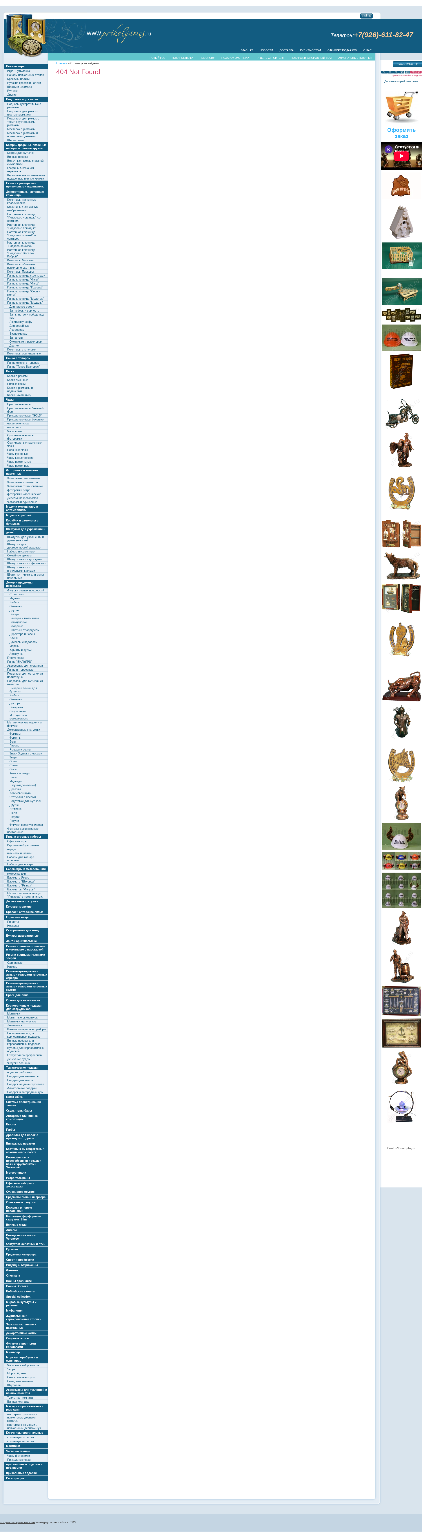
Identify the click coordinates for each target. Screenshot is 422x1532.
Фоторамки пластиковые (23, 478)
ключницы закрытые (20, 1441)
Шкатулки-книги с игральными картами (21, 569)
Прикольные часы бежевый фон (25, 410)
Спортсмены (17, 711)
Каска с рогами (17, 376)
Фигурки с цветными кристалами (21, 1345)
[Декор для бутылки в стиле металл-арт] (401, 721)
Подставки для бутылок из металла (25, 682)
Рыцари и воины (20, 749)
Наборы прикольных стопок (25, 75)
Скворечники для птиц (22, 930)
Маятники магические (21, 1021)
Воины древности (19, 1280)
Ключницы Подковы (20, 271)
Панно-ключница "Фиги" (23, 279)
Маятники (13, 1013)
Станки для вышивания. (23, 1000)
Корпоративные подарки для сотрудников (24, 1007)
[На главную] (119, 34)
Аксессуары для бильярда (25, 665)
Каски (10, 371)
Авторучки (16, 653)
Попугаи (14, 816)
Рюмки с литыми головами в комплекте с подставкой (25, 948)
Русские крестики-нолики (24, 82)
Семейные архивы (19, 555)
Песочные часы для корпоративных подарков (23, 1035)
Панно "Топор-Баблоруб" (23, 366)
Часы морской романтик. (23, 1365)
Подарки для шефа (20, 1080)
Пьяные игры (15, 66)
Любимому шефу (20, 321)
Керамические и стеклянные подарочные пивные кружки (26, 177)
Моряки (14, 646)
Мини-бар (13, 1352)
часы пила (14, 427)
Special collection (18, 1296)
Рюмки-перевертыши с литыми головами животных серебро (26, 975)
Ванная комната (18, 1401)
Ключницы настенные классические (21, 201)
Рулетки (12, 90)
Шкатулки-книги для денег (24, 559)
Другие (11, 94)
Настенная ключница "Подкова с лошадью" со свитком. (23, 217)
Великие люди (16, 1224)
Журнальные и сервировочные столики (23, 1317)
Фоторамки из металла (22, 482)
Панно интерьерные (20, 669)
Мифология (14, 1310)
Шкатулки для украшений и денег (25, 530)
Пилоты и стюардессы (24, 630)
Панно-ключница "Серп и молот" (23, 293)
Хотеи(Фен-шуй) (20, 793)
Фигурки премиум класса (26, 824)
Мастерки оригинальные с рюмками (25, 1408)
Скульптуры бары (19, 1110)
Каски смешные (17, 380)
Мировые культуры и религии (21, 1303)
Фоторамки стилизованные (25, 486)
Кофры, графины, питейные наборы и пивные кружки (26, 146)
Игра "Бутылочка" (19, 71)
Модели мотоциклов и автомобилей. (22, 508)
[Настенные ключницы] (401, 547)
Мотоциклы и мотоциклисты (18, 717)
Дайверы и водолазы (23, 642)
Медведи (15, 781)
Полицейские (18, 622)
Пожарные (16, 626)
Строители (16, 594)
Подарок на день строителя (25, 1084)
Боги (12, 741)
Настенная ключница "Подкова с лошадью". (22, 226)
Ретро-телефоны (18, 1178)
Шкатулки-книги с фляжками (26, 563)
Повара (14, 614)
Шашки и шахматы (19, 86)
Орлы (13, 761)
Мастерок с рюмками (21, 129)
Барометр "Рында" (19, 885)
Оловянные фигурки (21, 1202)
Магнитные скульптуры (22, 1017)
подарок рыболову (19, 1072)
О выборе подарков (342, 50)
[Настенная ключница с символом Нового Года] (401, 510)
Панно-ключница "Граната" (25, 287)
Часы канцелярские (20, 457)
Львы (12, 777)
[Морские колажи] (401, 1046)
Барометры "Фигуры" (21, 889)
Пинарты (13, 921)
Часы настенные (18, 465)
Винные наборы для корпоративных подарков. (24, 1042)
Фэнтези (12, 1270)
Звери (13, 757)
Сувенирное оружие (20, 1191)
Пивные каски (16, 383)
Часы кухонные (17, 453)
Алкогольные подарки (21, 1088)
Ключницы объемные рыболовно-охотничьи (21, 266)
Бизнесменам (18, 333)
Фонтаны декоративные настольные (22, 830)
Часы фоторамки (18, 1455)
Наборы (12, 966)
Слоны (13, 765)
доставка (287, 50)
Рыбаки (14, 602)
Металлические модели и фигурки (24, 724)
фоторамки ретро (18, 490)
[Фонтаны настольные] (401, 1122)
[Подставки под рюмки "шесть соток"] (402, 268)
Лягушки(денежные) (22, 785)
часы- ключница (18, 423)
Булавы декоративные (22, 935)
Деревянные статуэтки (22, 901)
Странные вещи (17, 917)
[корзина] (402, 123)
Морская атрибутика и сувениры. (22, 1359)
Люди (13, 813)
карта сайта (14, 1096)
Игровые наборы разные (23, 845)
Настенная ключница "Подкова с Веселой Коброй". (21, 253)
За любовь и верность (24, 310)
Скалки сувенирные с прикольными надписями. (25, 185)
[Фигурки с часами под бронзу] (401, 1067)
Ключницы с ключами (21, 349)
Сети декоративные (20, 1381)
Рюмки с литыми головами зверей (25, 956)
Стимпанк (13, 1275)
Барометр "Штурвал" (21, 881)
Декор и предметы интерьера (19, 584)
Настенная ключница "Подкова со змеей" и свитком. (21, 235)
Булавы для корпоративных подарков (25, 1049)
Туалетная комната (20, 1397)
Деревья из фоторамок (22, 498)
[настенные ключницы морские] (401, 612)
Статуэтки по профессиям (24, 1055)
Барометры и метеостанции (26, 869)
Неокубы (13, 925)
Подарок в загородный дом (25, 1092)
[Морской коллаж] (401, 1014)
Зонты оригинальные (21, 941)
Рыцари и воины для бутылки (23, 689)
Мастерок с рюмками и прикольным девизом (22, 134)
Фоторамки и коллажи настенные (22, 472)
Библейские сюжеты (20, 1291)
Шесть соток (15, 140)
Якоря (11, 1369)
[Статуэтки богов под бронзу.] (401, 450)
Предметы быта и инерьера (25, 1197)
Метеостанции (16, 1172)
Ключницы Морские (20, 260)
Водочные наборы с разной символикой (25, 162)
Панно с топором (18, 358)
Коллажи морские (18, 906)
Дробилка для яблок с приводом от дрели (22, 1136)
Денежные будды (18, 1059)
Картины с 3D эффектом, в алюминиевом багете (25, 1150)
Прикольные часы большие (25, 419)
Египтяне (15, 809)
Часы (10, 399)
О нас (367, 50)
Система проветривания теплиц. (23, 1103)
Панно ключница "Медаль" (25, 302)
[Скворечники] (401, 184)
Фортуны (15, 737)
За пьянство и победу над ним (26, 316)
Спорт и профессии (20, 1259)
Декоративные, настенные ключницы (25, 193)
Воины (13, 638)
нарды (11, 849)
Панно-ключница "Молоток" (25, 298)
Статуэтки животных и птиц (25, 1244)
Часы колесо (15, 431)
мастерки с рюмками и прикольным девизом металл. (22, 1417)
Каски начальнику (19, 395)
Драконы (15, 789)
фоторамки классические (24, 494)
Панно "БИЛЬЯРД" (19, 661)
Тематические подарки (22, 1067)
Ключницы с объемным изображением (22, 208)
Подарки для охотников (23, 1076)
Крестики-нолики (18, 79)
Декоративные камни (21, 1333)
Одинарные (14, 962)
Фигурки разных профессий (25, 590)
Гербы (10, 1129)
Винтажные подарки (20, 1143)
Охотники (15, 606)
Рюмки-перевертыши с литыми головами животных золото (26, 986)
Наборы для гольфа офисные (20, 858)
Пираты (14, 745)
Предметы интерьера (21, 1254)
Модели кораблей (18, 515)
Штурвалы (14, 1385)
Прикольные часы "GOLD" (24, 415)
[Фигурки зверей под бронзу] (401, 566)
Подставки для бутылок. (25, 801)
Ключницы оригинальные (24, 353)
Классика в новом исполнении (19, 1209)
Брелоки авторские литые (24, 912)
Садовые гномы (17, 1338)
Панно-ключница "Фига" (23, 283)
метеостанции (16, 873)
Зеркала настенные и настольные (21, 1326)
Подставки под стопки (22, 99)
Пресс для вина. (17, 995)
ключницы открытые (20, 1437)
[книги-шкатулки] (401, 387)
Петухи (14, 820)
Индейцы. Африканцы (22, 1265)
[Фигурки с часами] (401, 803)
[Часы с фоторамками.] (401, 321)
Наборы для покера (20, 864)
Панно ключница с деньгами (26, 275)
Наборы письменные (21, 551)
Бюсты (11, 1124)
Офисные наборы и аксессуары (20, 1185)
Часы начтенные (18, 1451)
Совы (12, 769)
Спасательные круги (21, 1377)
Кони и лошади (19, 773)
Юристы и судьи (20, 649)
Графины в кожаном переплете (20, 169)
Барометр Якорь (18, 877)
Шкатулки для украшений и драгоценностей (25, 538)
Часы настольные (19, 461)
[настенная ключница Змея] (402, 656)
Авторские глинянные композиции (22, 1117)
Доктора (14, 703)
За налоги (16, 337)
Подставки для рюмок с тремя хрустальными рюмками (23, 122)
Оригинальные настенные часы (24, 444)
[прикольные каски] (401, 338)
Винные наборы (17, 156)
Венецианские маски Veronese (21, 1237)
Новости (266, 50)
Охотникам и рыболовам (25, 341)
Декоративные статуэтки (23, 729)
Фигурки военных (18, 1063)
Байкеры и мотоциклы (24, 618)
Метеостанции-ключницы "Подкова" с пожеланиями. (25, 895)
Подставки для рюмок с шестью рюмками (23, 113)
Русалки (12, 1249)
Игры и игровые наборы (23, 836)
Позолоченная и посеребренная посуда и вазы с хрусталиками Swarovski (23, 1162)
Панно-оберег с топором (23, 362)
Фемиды (14, 733)
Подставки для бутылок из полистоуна (25, 675)
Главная (247, 50)
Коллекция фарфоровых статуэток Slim (24, 1218)
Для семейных (19, 325)
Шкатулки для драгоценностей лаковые (23, 546)
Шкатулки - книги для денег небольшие (25, 576)
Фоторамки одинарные (22, 502)
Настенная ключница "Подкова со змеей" (21, 244)
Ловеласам (16, 329)
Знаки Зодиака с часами (25, 753)
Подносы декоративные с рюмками (24, 105)
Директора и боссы (22, 634)
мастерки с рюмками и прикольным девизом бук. (24, 1426)
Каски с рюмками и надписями (20, 389)
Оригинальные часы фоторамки (20, 437)
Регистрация (15, 1478)
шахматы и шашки (19, 853)
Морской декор (17, 1373)
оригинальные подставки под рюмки (24, 1466)
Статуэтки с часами (22, 797)
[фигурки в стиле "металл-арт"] (401, 413)
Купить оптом (310, 50)
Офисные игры (17, 841)
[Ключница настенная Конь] (401, 765)
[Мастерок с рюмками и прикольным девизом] (402, 303)
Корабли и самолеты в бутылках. (22, 522)
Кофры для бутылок (20, 152)
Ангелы (11, 1230)
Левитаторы (15, 1025)
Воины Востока (17, 1286)
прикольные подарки (21, 1473)
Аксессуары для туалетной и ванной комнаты (26, 1391)
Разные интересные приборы (26, 1029)
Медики (14, 598)
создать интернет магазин (17, 1522)
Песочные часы (17, 449)
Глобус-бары (15, 657)
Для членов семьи (21, 306)
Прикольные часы (19, 404)
